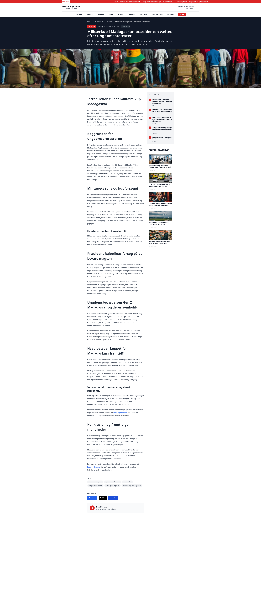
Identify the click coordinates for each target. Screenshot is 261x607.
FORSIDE (79, 14)
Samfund (143, 14)
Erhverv (90, 14)
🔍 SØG (182, 14)
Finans (101, 14)
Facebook (92, 498)
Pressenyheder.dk (120, 413)
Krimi (111, 14)
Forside (89, 22)
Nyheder (121, 14)
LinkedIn (113, 498)
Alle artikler (99, 22)
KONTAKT (170, 14)
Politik (132, 14)
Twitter (102, 498)
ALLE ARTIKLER (157, 14)
